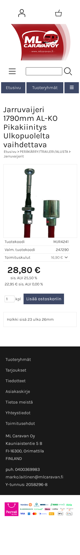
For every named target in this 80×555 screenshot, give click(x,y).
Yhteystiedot (18, 412)
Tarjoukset (16, 370)
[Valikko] (71, 87)
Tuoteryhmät (45, 87)
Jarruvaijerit (14, 156)
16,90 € (57, 257)
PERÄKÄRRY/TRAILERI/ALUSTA (44, 151)
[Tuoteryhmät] (12, 71)
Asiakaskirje (18, 391)
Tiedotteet (16, 380)
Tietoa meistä (19, 402)
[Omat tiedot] (22, 13)
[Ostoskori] (58, 13)
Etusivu (13, 87)
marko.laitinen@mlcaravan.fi (34, 476)
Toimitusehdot (20, 423)
